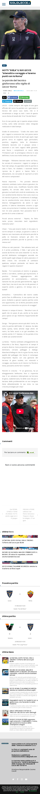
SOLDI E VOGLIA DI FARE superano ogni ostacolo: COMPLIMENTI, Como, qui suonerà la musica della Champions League (23, 722)
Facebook (13, 97)
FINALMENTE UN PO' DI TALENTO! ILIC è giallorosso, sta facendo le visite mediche (24, 702)
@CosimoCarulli (19, 90)
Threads (19, 101)
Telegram (8, 101)
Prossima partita (10, 583)
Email (29, 101)
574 (5, 564)
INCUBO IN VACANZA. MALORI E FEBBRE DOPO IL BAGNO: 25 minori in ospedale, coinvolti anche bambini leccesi (19, 554)
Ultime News (8, 652)
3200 (6, 538)
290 (5, 550)
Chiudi (22, 792)
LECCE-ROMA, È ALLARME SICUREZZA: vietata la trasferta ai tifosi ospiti (19, 567)
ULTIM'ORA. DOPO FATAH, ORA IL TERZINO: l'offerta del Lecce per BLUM (17, 541)
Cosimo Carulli (7, 90)
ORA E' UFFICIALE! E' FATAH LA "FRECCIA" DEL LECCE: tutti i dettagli (23, 712)
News (4, 65)
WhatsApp (25, 97)
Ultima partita (9, 616)
